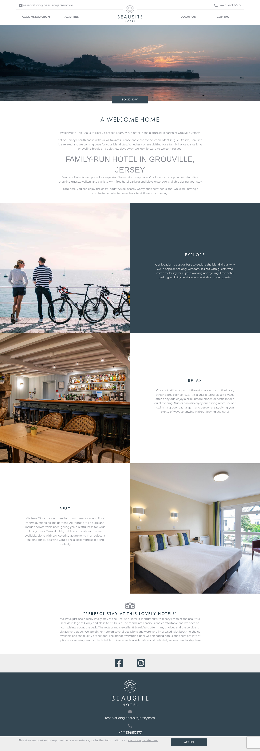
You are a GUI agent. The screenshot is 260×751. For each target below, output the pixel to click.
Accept (189, 742)
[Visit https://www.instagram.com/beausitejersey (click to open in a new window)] (141, 663)
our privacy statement (143, 740)
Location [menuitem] (188, 16)
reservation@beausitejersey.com (130, 718)
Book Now (130, 99)
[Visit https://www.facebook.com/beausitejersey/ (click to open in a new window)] (120, 663)
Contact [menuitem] (224, 16)
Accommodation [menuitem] (36, 16)
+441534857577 (130, 732)
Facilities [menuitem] (71, 16)
